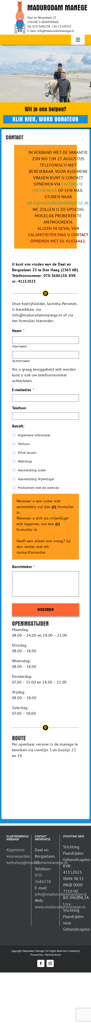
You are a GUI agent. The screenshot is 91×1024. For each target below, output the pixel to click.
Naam (18, 330)
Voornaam (19, 346)
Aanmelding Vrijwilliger (36, 479)
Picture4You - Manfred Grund (45, 954)
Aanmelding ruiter (32, 470)
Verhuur (24, 444)
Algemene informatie (34, 435)
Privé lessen (27, 452)
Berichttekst (23, 566)
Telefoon (19, 408)
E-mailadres (23, 389)
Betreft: (18, 426)
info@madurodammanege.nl (58, 203)
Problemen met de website (38, 488)
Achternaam (21, 361)
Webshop (25, 461)
